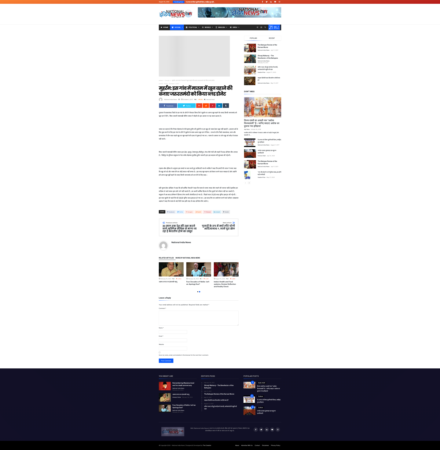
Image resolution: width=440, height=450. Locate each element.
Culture (260, 396)
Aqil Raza (247, 129)
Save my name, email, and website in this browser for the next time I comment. (184, 355)
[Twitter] (266, 2)
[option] (171, 272)
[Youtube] (275, 2)
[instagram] (279, 2)
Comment (162, 308)
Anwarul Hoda (176, 397)
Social (167, 80)
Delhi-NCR (261, 383)
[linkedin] (219, 105)
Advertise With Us (247, 445)
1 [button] (197, 291)
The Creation (207, 445)
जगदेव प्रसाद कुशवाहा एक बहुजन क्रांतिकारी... (198, 2)
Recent (272, 38)
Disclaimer (265, 445)
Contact (257, 445)
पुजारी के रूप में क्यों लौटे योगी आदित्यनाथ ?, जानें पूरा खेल (218, 226)
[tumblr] (226, 105)
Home (161, 80)
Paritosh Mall (262, 156)
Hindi (181, 275)
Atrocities (207, 275)
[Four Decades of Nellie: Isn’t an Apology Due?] (198, 269)
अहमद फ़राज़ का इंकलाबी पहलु (168, 282)
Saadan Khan (261, 72)
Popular (253, 38)
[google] (199, 105)
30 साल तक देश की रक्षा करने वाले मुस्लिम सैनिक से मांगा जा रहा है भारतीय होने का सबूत (179, 227)
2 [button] (199, 291)
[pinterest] (212, 105)
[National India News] (176, 7)
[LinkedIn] (271, 2)
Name (161, 328)
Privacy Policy (275, 445)
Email (161, 336)
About (237, 445)
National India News (170, 99)
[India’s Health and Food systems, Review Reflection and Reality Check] (226, 269)
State (166, 83)
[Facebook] (262, 2)
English (235, 275)
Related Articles (166, 258)
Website (161, 344)
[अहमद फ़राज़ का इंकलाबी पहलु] (171, 269)
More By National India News (188, 258)
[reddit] (206, 105)
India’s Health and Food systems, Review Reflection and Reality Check (225, 284)
